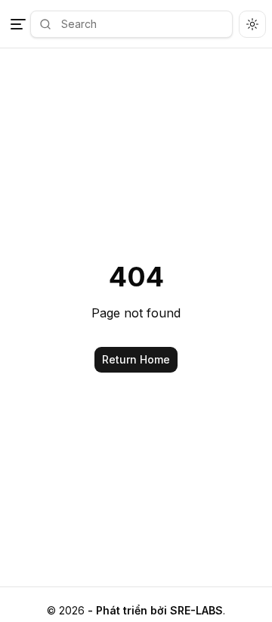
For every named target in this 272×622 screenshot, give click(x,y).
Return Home (136, 359)
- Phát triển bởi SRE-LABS (155, 610)
